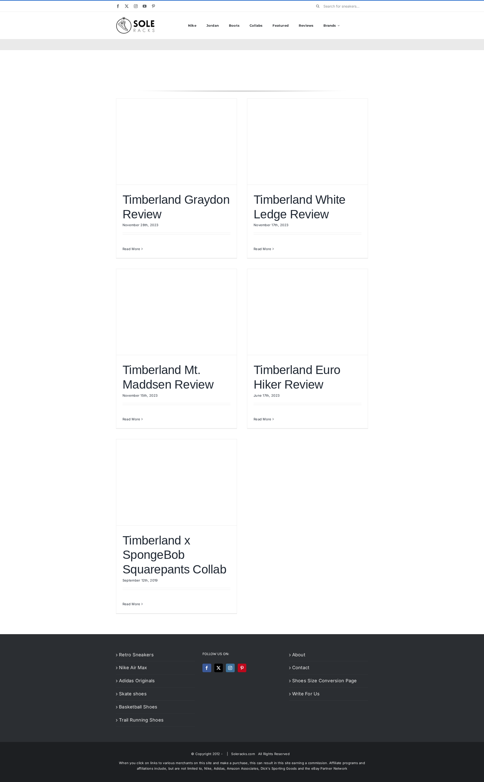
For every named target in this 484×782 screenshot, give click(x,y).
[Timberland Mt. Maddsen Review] (176, 312)
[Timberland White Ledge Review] (307, 142)
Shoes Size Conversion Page (324, 680)
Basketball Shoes (138, 706)
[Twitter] (218, 668)
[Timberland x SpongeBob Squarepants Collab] (176, 482)
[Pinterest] (242, 668)
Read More (131, 249)
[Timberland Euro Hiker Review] (307, 312)
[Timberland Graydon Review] (176, 142)
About (298, 654)
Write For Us (306, 693)
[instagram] (136, 6)
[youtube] (144, 6)
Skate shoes (133, 693)
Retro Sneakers (136, 654)
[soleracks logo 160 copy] (135, 19)
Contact (301, 667)
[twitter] (127, 6)
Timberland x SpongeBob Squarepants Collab (174, 555)
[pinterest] (153, 6)
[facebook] (118, 6)
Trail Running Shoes (141, 720)
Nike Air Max (133, 667)
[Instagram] (230, 668)
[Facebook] (206, 668)
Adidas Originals (137, 680)
